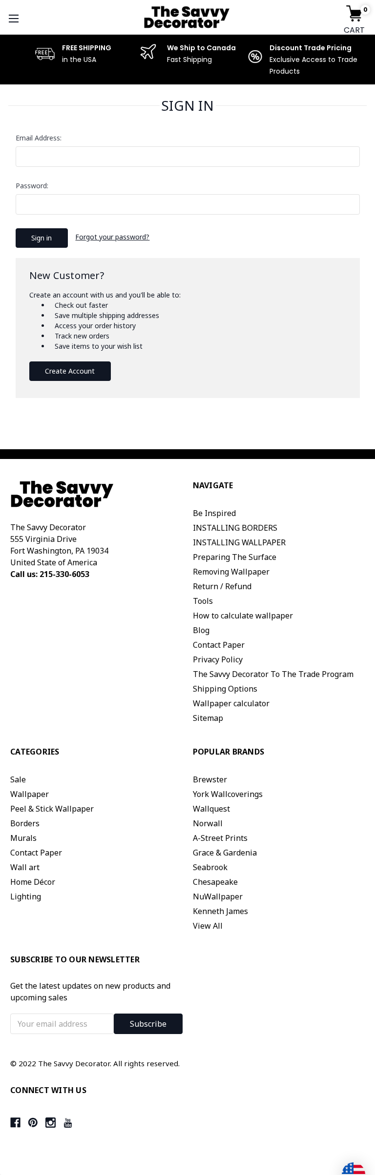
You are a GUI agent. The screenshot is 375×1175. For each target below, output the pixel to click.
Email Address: (39, 137)
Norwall (208, 823)
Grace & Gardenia (225, 852)
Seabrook (210, 867)
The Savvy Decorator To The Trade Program (273, 674)
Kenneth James (220, 911)
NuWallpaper (218, 896)
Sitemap (208, 718)
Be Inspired (214, 513)
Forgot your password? (112, 236)
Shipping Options (225, 688)
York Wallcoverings (228, 794)
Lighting (25, 896)
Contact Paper (219, 644)
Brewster (210, 779)
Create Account (70, 371)
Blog (201, 630)
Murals (23, 838)
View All (208, 925)
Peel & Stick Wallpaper (52, 808)
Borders (25, 823)
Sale (18, 779)
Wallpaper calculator (231, 703)
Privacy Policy (218, 659)
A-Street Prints (220, 838)
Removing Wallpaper (231, 571)
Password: (32, 185)
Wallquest (211, 808)
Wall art (25, 867)
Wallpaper (29, 794)
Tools (203, 601)
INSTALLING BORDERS (235, 527)
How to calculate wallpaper (243, 615)
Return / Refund (222, 586)
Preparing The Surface (234, 557)
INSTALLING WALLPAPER (239, 542)
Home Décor (32, 881)
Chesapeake (215, 881)
